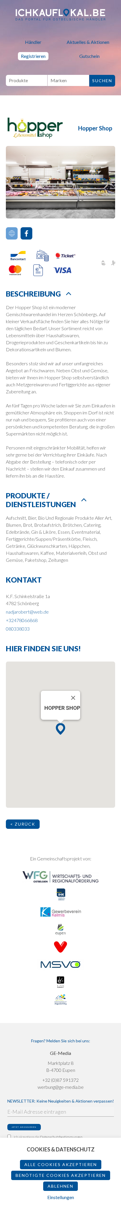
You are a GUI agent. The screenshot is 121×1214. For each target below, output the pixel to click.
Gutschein (89, 56)
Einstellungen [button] (60, 1197)
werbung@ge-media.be (61, 1087)
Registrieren (33, 56)
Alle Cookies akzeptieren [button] (60, 1164)
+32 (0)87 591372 (60, 1080)
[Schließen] (73, 698)
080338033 (18, 628)
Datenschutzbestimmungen (61, 1137)
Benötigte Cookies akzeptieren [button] (61, 1175)
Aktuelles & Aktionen (88, 42)
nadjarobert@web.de (27, 611)
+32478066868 (22, 620)
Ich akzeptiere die (48, 1137)
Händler (33, 42)
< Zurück (22, 824)
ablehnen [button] (60, 1186)
